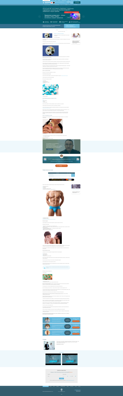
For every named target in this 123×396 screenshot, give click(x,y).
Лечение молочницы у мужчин (75, 189)
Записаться (69, 17)
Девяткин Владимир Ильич (56, 334)
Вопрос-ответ (72, 0)
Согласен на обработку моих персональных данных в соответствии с (62, 380)
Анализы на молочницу (74, 38)
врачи (55, 0)
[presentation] (72, 339)
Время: (70, 376)
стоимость (59, 0)
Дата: (63, 376)
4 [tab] (74, 12)
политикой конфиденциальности (70, 380)
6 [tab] (76, 12)
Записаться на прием (76, 327)
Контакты (79, 0)
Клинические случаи (64, 0)
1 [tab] (72, 12)
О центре (52, 0)
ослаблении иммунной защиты (64, 75)
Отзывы (68, 0)
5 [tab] (75, 12)
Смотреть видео (50, 149)
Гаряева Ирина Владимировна (56, 321)
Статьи (76, 0)
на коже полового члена (56, 43)
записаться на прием (46, 0)
